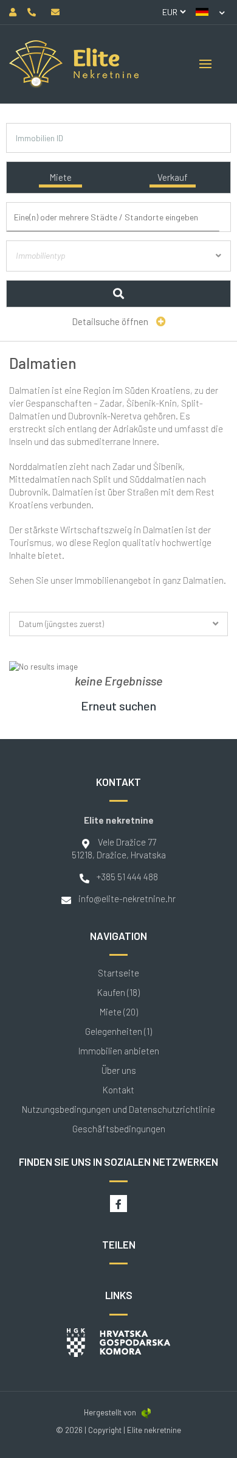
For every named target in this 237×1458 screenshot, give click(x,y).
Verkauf (172, 177)
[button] (210, 12)
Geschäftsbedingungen (118, 1129)
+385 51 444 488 (127, 876)
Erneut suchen (118, 705)
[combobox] (121, 218)
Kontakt (118, 1090)
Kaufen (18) (118, 992)
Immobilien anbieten (118, 1051)
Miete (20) (119, 1012)
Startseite (118, 973)
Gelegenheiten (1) (118, 1031)
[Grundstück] (118, 270)
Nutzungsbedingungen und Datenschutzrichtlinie (118, 1109)
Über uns (118, 1070)
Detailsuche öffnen (111, 321)
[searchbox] (123, 217)
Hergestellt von (110, 1412)
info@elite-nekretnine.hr (127, 898)
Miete (60, 177)
